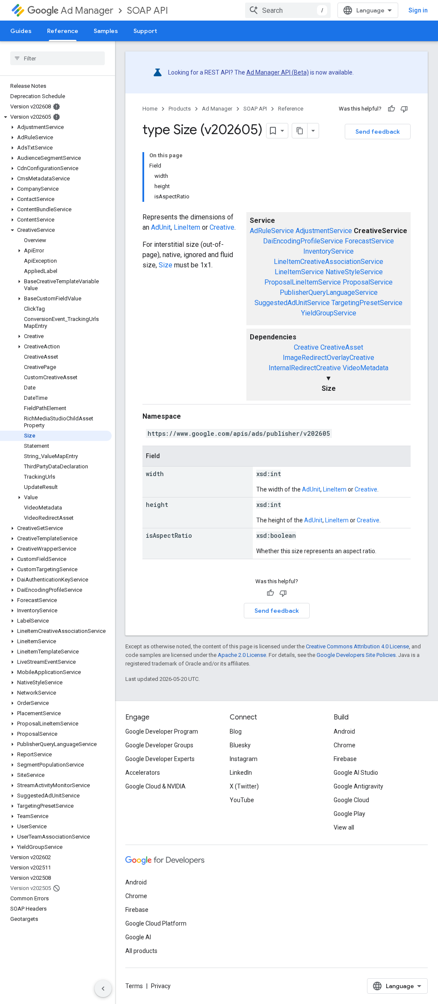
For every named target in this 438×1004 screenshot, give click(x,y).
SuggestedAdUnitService (292, 303)
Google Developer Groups (159, 745)
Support (145, 31)
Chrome (344, 745)
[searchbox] (57, 58)
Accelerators (142, 772)
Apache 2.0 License (242, 655)
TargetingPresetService (366, 303)
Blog (236, 731)
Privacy (161, 986)
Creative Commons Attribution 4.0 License (357, 646)
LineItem (187, 227)
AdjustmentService (324, 231)
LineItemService (299, 272)
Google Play (349, 813)
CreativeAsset (341, 347)
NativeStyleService (354, 272)
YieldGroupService (328, 313)
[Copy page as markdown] (300, 130)
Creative (306, 347)
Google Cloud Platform (155, 923)
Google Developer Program (161, 731)
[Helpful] (391, 108)
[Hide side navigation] (103, 988)
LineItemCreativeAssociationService (328, 262)
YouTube (242, 800)
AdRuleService (272, 231)
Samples (106, 31)
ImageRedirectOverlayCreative (328, 358)
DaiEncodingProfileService (303, 241)
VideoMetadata (365, 368)
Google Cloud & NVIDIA (155, 786)
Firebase (345, 758)
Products (180, 108)
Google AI (138, 937)
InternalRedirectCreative (305, 368)
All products (141, 950)
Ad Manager (87, 10)
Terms (134, 986)
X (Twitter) (244, 786)
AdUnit (161, 227)
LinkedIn (241, 772)
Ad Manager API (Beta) (277, 72)
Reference (62, 31)
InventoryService (328, 251)
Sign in (418, 10)
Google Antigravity (358, 786)
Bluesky (240, 745)
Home (149, 108)
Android (344, 731)
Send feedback (377, 131)
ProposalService (368, 282)
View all (344, 827)
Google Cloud (351, 800)
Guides (21, 31)
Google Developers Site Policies (356, 655)
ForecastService (369, 241)
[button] (56, 117)
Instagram (243, 758)
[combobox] (288, 10)
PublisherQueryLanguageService (329, 292)
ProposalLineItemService (302, 282)
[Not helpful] (404, 108)
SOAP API (147, 10)
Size (165, 265)
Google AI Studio (356, 772)
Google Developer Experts (160, 758)
